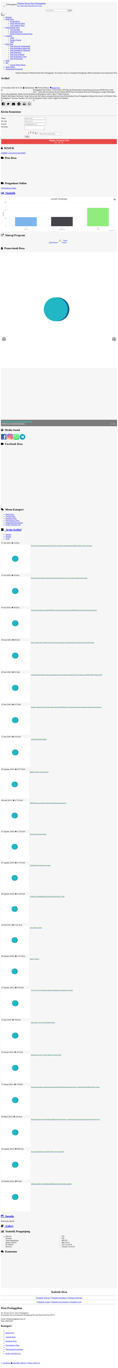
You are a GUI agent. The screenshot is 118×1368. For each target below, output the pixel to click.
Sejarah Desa (15, 21)
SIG (7, 63)
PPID (8, 61)
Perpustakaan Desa (12, 521)
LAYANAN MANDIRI (16, 153)
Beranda (9, 17)
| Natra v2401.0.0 (33, 1363)
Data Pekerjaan (15, 52)
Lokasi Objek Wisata (17, 65)
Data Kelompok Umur (18, 57)
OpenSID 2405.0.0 (20, 1363)
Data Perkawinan (16, 59)
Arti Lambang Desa (17, 25)
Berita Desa (56, 88)
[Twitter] (8, 104)
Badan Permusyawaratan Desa (21, 34)
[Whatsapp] (29, 104)
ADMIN (4, 153)
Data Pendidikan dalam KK (20, 48)
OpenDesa (6, 1363)
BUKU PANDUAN (13, 525)
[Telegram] (18, 104)
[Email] (13, 104)
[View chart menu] (114, 199)
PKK (12, 42)
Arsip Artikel (12, 529)
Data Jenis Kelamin (17, 54)
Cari (70, 10)
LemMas (9, 36)
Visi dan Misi (15, 30)
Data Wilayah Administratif (20, 46)
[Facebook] (3, 104)
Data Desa (9, 44)
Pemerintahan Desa (13, 28)
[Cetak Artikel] (24, 104)
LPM (12, 38)
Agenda (8, 1216)
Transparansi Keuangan (14, 69)
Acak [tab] (7, 539)
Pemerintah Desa (16, 32)
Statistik (9, 193)
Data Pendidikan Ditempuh (20, 50)
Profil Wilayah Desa (17, 23)
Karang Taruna (15, 40)
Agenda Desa (10, 516)
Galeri (8, 1225)
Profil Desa (10, 19)
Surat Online (10, 67)
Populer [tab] (8, 537)
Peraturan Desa (11, 519)
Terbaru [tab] (8, 535)
